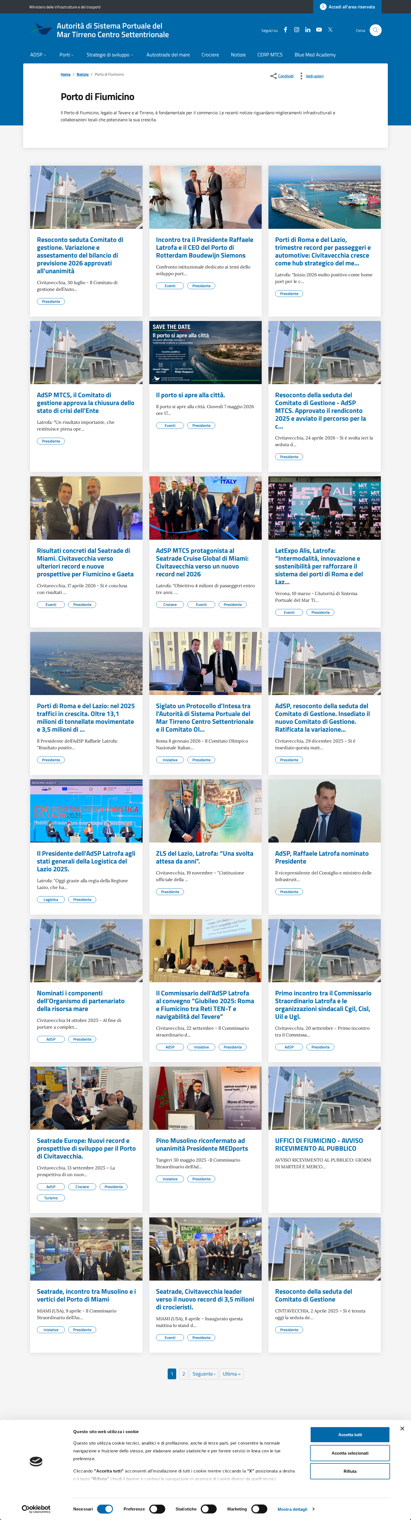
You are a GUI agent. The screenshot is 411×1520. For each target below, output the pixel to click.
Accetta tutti (350, 1434)
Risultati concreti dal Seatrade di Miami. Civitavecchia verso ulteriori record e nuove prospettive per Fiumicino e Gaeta (85, 562)
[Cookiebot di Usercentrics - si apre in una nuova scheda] (36, 1509)
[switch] (157, 1508)
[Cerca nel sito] (376, 30)
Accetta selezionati (350, 1452)
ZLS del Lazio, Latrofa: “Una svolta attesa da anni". (204, 857)
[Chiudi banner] (402, 1429)
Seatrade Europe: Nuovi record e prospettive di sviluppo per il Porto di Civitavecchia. (86, 1148)
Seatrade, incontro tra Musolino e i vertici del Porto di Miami (86, 1295)
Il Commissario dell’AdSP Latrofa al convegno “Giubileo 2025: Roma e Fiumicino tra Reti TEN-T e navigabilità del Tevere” (205, 1004)
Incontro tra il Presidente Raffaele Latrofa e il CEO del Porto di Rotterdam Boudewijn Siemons (204, 247)
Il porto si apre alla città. (190, 395)
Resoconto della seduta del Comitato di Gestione (313, 1295)
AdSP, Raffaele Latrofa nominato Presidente (322, 857)
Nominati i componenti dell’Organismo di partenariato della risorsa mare (81, 1000)
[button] (39, 55)
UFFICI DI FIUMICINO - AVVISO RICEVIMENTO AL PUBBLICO (319, 1144)
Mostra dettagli (293, 1509)
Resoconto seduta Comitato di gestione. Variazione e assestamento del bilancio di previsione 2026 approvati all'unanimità (80, 255)
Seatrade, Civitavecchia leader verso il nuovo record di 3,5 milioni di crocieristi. (205, 1299)
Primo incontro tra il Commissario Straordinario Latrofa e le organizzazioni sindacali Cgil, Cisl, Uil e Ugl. (323, 1004)
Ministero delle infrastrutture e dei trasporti (65, 7)
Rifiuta (350, 1471)
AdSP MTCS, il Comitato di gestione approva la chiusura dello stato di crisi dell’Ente (85, 402)
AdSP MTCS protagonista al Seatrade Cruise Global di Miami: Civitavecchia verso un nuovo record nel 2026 (202, 562)
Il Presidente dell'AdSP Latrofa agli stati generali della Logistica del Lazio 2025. (86, 861)
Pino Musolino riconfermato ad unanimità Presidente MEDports (202, 1144)
